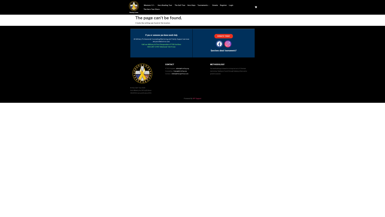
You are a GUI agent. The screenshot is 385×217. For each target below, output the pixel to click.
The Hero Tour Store (151, 9)
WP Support (197, 98)
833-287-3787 (153, 47)
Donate (215, 5)
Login (231, 5)
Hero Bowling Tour (165, 5)
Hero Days (191, 5)
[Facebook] (219, 43)
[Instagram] (227, 43)
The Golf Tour (179, 5)
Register (223, 5)
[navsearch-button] (256, 7)
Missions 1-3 (148, 5)
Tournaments (202, 5)
